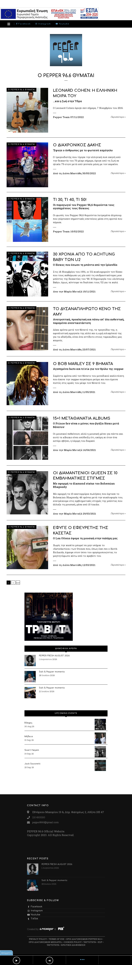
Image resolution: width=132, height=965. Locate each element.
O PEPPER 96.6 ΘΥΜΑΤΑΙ (21, 90)
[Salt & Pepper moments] (30, 676)
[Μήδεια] (100, 738)
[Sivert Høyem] (100, 751)
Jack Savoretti (32, 764)
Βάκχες (28, 723)
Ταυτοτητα (89, 942)
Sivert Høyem (31, 750)
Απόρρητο (6, 952)
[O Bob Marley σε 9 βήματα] (27, 383)
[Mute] (49, 960)
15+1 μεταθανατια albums (81, 418)
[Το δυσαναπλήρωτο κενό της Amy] (27, 328)
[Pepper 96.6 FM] (66, 64)
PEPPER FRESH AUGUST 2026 (54, 656)
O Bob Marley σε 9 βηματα (83, 364)
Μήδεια (28, 736)
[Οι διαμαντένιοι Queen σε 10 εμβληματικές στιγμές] (27, 492)
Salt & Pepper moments (52, 672)
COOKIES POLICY (73, 942)
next (18, 583)
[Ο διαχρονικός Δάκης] (27, 164)
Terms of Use (56, 939)
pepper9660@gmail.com (45, 822)
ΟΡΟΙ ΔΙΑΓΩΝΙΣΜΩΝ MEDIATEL (45, 942)
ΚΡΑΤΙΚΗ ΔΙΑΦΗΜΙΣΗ (73, 944)
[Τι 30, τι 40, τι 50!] (27, 219)
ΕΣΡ (100, 942)
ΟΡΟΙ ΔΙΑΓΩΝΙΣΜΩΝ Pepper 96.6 (84, 939)
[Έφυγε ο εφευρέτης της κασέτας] (27, 547)
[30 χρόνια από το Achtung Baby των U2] (27, 274)
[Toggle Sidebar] (9, 24)
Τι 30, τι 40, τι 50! (69, 200)
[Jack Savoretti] (100, 765)
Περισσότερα (118, 116)
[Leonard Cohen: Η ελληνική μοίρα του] (27, 110)
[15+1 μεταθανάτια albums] (27, 438)
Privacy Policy (38, 939)
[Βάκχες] (100, 724)
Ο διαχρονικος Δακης (77, 145)
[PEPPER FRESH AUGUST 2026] (30, 660)
